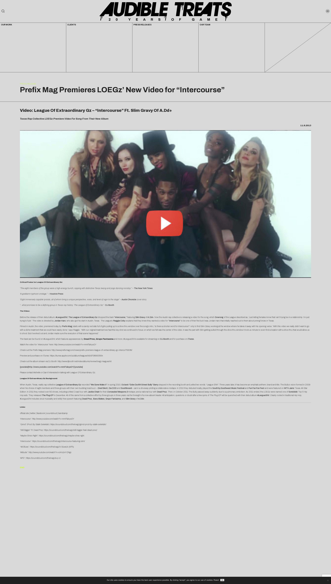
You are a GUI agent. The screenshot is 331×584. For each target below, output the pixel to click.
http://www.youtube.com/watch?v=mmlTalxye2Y (75, 344)
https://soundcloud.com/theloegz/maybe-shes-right (61, 436)
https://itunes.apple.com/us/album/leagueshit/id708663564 (76, 356)
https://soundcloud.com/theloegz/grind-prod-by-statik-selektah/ (78, 424)
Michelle (36, 372)
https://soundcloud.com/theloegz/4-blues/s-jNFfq (52, 447)
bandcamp (63, 413)
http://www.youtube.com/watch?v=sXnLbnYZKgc (50, 452)
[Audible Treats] (165, 11)
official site (24, 413)
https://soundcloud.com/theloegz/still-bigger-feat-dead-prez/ (70, 430)
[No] (327, 580)
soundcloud (51, 413)
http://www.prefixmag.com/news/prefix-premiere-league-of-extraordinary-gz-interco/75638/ (92, 350)
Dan (45, 372)
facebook (41, 413)
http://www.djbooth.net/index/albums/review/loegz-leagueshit (84, 361)
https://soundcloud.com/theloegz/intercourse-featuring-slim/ (58, 441)
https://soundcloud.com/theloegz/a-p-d (43, 458)
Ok (222, 580)
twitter (32, 413)
